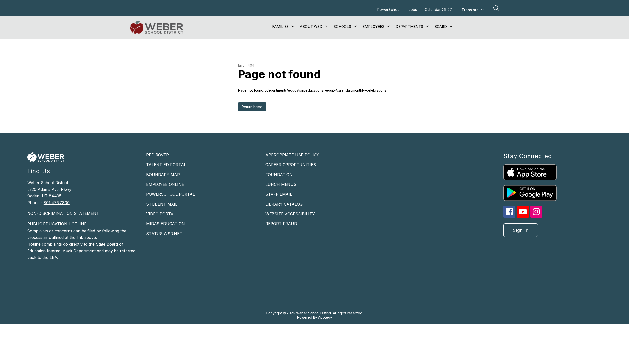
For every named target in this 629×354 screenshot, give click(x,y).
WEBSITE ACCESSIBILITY (290, 213)
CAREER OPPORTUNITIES (290, 164)
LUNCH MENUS (280, 184)
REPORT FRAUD (281, 223)
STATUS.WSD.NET (164, 233)
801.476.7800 (57, 202)
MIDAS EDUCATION (165, 223)
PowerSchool (389, 9)
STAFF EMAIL (278, 194)
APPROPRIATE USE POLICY (292, 154)
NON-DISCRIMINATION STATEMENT (63, 213)
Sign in (521, 230)
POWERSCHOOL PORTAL (170, 194)
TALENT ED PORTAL (166, 164)
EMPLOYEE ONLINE (165, 184)
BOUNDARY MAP (163, 174)
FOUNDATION (279, 174)
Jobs (412, 9)
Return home (252, 107)
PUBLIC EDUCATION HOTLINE (56, 223)
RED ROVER (157, 154)
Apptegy (325, 317)
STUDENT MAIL (161, 204)
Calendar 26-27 (438, 9)
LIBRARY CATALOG (284, 204)
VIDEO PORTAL (161, 213)
